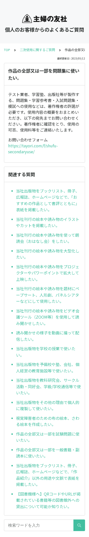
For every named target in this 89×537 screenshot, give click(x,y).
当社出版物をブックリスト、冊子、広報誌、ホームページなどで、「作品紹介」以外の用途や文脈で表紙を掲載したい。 (47, 474)
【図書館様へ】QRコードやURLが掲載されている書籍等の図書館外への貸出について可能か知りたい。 (48, 500)
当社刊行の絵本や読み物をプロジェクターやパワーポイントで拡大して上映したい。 (47, 273)
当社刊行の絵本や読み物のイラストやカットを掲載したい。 (47, 222)
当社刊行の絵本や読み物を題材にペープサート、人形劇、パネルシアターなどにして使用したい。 (47, 295)
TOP (7, 49)
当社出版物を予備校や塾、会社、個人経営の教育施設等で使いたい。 (47, 367)
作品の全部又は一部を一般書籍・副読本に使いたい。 (47, 453)
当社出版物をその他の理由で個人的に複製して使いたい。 (47, 405)
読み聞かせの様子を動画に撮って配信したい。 (47, 336)
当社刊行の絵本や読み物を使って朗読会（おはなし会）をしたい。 (47, 238)
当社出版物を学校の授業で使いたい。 (45, 351)
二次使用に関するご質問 (37, 49)
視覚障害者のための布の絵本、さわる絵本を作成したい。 (47, 421)
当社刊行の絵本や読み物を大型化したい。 (47, 254)
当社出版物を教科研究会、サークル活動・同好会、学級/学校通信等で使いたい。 (48, 386)
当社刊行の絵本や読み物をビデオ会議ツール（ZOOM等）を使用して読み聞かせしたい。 (47, 317)
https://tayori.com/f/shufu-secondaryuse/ (33, 148)
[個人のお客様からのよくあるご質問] (44, 18)
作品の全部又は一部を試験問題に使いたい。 (47, 437)
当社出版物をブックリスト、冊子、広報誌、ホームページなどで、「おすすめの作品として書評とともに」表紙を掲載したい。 (47, 200)
